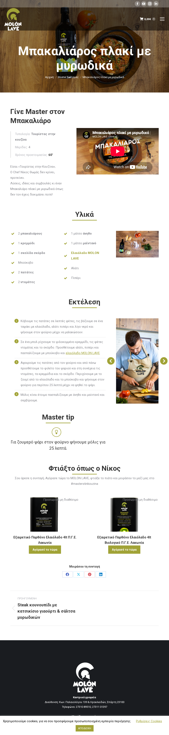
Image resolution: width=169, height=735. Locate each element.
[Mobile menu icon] (162, 19)
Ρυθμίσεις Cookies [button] (149, 721)
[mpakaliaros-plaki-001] (137, 361)
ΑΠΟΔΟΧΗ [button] (84, 728)
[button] (111, 361)
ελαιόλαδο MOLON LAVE (83, 353)
